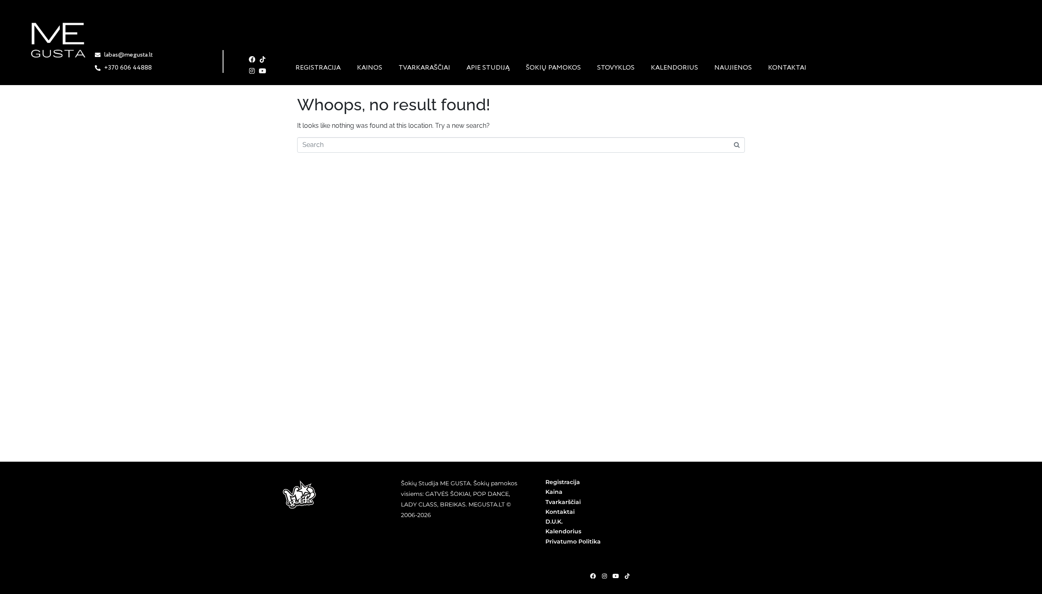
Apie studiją (488, 68)
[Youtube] (262, 71)
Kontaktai (787, 68)
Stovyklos (616, 68)
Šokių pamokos (553, 68)
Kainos (369, 68)
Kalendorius (674, 68)
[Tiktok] (262, 59)
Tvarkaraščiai (424, 68)
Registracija (318, 68)
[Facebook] (252, 59)
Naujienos (733, 68)
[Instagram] (252, 71)
